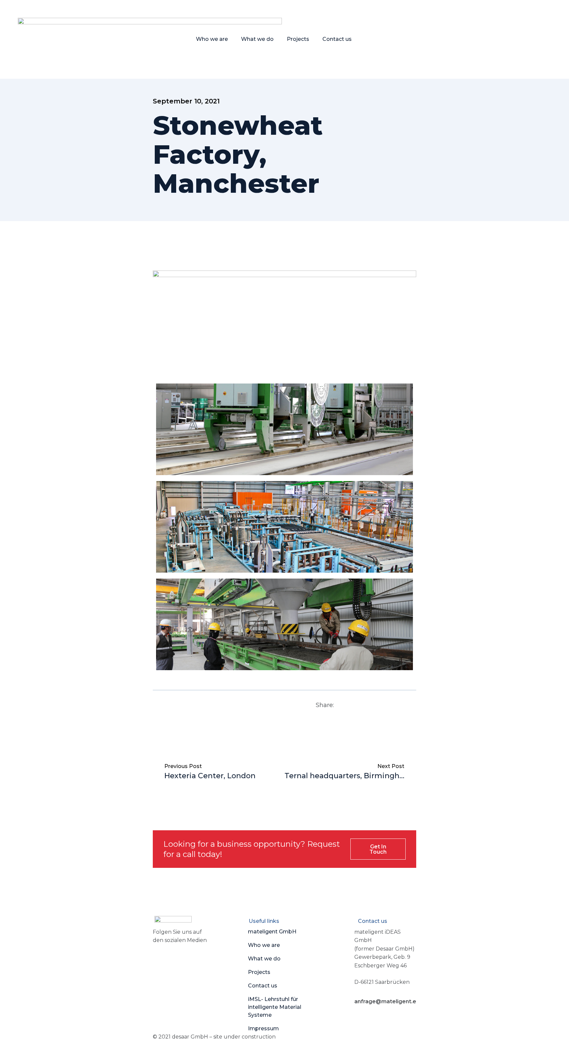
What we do (257, 39)
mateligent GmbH (272, 931)
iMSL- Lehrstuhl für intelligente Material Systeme (274, 1007)
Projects (298, 39)
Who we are (212, 39)
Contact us (337, 39)
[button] (346, 705)
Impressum (263, 1028)
